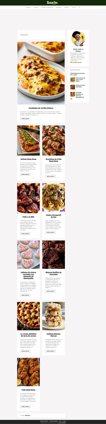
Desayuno (28, 7)
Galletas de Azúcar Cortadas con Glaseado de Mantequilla (28, 275)
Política (74, 7)
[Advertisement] (53, 18)
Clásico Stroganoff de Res (53, 216)
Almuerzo (36, 7)
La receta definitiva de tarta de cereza (28, 335)
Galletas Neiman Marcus (53, 335)
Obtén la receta (25, 118)
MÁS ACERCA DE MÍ (75, 62)
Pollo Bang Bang (28, 390)
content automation (62, 422)
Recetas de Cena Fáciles (47, 7)
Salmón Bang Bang (28, 159)
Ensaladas (58, 7)
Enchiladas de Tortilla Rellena (41, 108)
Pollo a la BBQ (28, 217)
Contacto (66, 7)
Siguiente (28, 415)
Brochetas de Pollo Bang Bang (53, 160)
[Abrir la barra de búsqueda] (79, 7)
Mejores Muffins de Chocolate (53, 273)
